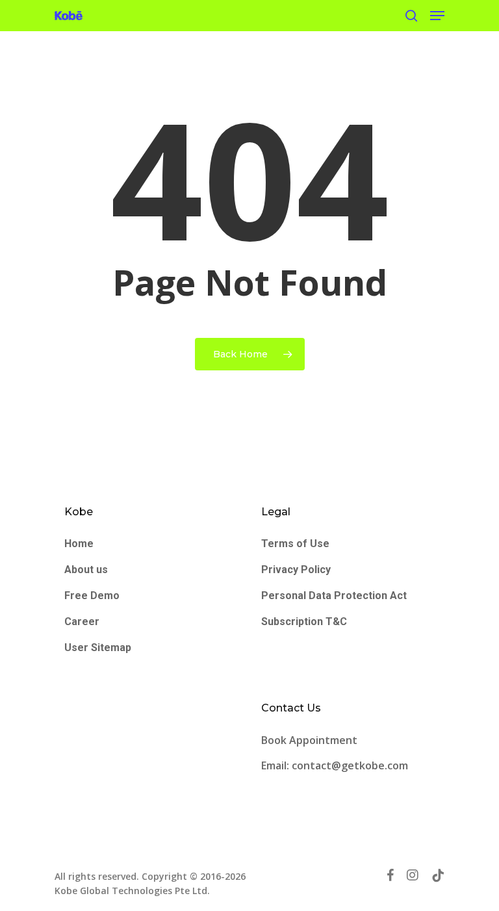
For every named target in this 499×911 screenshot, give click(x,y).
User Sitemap (97, 647)
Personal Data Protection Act (334, 595)
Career (81, 621)
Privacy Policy (296, 569)
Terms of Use (295, 543)
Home (79, 543)
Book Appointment (310, 740)
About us (86, 569)
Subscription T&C (304, 621)
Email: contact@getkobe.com (334, 765)
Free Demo (92, 595)
